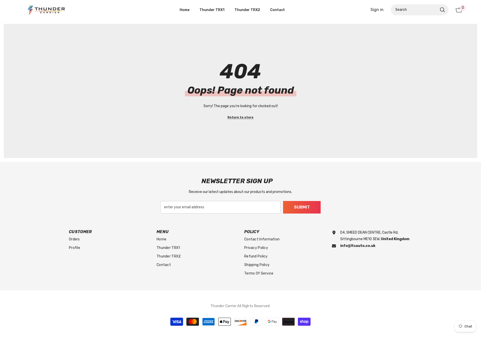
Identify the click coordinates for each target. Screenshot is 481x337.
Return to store (240, 117)
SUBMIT (302, 207)
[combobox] (414, 9)
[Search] (420, 10)
